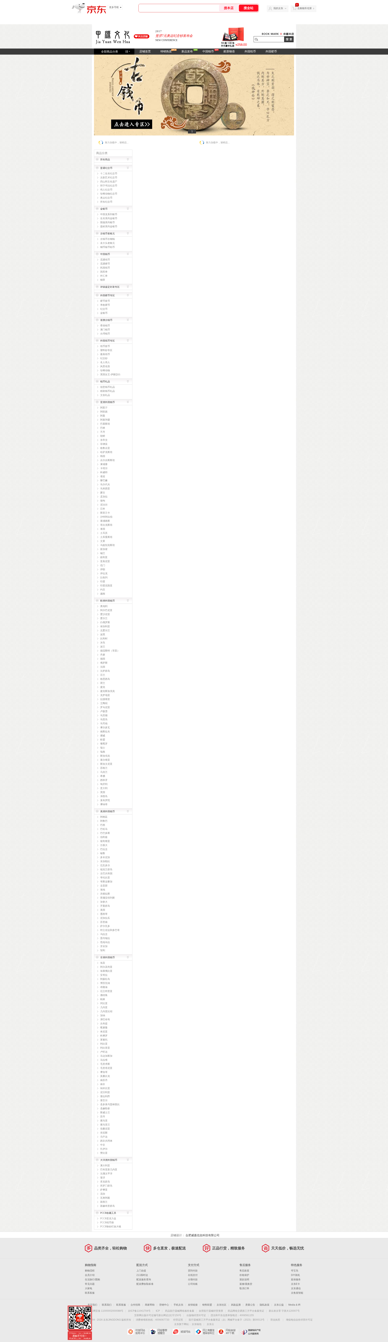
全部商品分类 (109, 51)
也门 (102, 565)
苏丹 (102, 1116)
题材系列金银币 (108, 226)
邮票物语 (229, 51)
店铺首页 (145, 51)
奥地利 (104, 606)
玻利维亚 (105, 841)
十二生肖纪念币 (108, 173)
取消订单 (244, 1288)
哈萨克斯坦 (106, 452)
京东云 (210, 1324)
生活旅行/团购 (92, 1279)
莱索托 (104, 1039)
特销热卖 (166, 51)
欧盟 (102, 739)
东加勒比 (105, 861)
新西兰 (104, 1201)
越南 (102, 593)
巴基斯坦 (105, 423)
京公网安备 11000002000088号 (105, 1310)
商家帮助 (150, 1304)
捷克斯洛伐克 (107, 691)
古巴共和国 (106, 873)
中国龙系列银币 (108, 214)
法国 (102, 666)
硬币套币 (105, 300)
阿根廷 (104, 816)
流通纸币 (105, 259)
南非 (102, 1084)
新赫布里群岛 (107, 1206)
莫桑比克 (105, 1076)
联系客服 (90, 1292)
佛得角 (104, 995)
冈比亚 (104, 1003)
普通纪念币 (106, 168)
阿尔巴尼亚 (106, 610)
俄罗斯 (104, 662)
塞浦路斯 (105, 520)
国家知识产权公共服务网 (250, 1331)
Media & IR (294, 1304)
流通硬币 (105, 263)
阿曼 (102, 415)
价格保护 (244, 1275)
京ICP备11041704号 (139, 1310)
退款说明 (244, 1279)
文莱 (102, 541)
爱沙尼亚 (105, 614)
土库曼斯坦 (106, 537)
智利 (102, 950)
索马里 (104, 1120)
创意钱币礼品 (107, 387)
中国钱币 (208, 51)
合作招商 (135, 1304)
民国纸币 (105, 267)
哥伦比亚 (105, 877)
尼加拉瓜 (105, 918)
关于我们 (92, 1304)
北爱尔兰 (105, 630)
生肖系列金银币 (108, 218)
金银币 (104, 208)
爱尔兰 (104, 618)
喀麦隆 (104, 1027)
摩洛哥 (104, 1072)
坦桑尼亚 (105, 1128)
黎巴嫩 (104, 480)
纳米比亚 (105, 1088)
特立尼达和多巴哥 (110, 930)
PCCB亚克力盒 (108, 1218)
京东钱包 (196, 1324)
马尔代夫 (105, 484)
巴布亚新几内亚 (108, 1169)
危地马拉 (105, 942)
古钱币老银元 (107, 233)
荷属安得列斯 (107, 897)
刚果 (102, 999)
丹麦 (102, 654)
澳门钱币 (105, 329)
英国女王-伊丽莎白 (110, 374)
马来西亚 (105, 488)
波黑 (102, 634)
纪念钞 (104, 358)
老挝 (102, 476)
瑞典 (102, 751)
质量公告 (250, 1304)
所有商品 (105, 159)
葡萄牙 (104, 743)
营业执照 (275, 1319)
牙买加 (104, 946)
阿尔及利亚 (106, 967)
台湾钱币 (105, 333)
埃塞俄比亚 (106, 971)
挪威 (102, 735)
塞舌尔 (104, 1100)
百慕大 (104, 845)
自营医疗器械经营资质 (211, 1310)
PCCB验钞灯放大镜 (110, 1226)
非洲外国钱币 (107, 957)
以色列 (104, 577)
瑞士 (102, 747)
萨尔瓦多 (105, 926)
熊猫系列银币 (107, 222)
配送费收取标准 (144, 1284)
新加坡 (104, 549)
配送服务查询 (143, 1279)
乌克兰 (104, 772)
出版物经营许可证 (196, 1315)
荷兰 (102, 683)
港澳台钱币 (106, 320)
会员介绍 (90, 1275)
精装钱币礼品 (107, 391)
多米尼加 (105, 857)
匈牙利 (104, 784)
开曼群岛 (105, 905)
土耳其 (104, 533)
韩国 (102, 456)
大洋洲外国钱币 (108, 1160)
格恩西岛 (105, 679)
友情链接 (193, 1304)
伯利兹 (104, 837)
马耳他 (104, 723)
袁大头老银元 (107, 243)
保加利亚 (105, 626)
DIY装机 (295, 1275)
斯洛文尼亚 (106, 763)
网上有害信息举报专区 (205, 1331)
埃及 (102, 962)
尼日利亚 (105, 1092)
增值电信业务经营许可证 (299, 1319)
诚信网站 (182, 1331)
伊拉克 (104, 573)
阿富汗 (104, 407)
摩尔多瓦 (105, 727)
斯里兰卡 (105, 512)
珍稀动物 (105, 370)
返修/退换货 (245, 1284)
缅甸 (102, 500)
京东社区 (221, 1304)
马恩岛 (104, 719)
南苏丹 (104, 1080)
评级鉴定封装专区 (110, 287)
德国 (102, 658)
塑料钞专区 (106, 350)
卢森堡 (104, 711)
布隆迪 (104, 987)
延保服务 (296, 1279)
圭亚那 (104, 885)
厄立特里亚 (106, 991)
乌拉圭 (104, 934)
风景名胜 (105, 366)
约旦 (102, 589)
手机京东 (178, 1304)
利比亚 (104, 1043)
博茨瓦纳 (105, 983)
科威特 (104, 472)
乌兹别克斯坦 (107, 545)
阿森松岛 (105, 979)
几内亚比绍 (106, 1011)
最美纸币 (105, 354)
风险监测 (236, 1304)
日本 (102, 508)
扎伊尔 (104, 1148)
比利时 (104, 638)
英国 (102, 792)
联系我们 (107, 1304)
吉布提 (104, 1023)
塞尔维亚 (105, 759)
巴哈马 (104, 829)
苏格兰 (104, 768)
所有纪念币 (106, 201)
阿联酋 (104, 411)
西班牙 (104, 780)
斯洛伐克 (105, 755)
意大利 (104, 788)
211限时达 (142, 1275)
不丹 (102, 431)
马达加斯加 (106, 1055)
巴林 (102, 427)
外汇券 (104, 275)
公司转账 (193, 1284)
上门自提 (141, 1270)
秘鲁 (102, 853)
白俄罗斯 (105, 622)
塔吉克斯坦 (106, 524)
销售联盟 (207, 1304)
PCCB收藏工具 (108, 1213)
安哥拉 (104, 975)
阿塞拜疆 (105, 419)
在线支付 (193, 1275)
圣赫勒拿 (105, 1108)
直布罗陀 (105, 800)
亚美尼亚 (105, 561)
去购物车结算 (304, 8)
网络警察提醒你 (160, 1331)
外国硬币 (271, 51)
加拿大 (104, 901)
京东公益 (279, 1304)
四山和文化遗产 (108, 181)
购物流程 (90, 1270)
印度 (102, 581)
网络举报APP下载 (228, 1331)
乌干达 (104, 1136)
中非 (102, 1144)
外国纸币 (250, 51)
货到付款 (193, 1270)
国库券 (104, 271)
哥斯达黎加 (106, 881)
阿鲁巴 (104, 821)
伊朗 (102, 569)
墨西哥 (104, 914)
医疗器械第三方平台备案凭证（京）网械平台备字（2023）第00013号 (227, 1319)
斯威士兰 (105, 1112)
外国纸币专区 (107, 340)
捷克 (102, 687)
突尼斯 (104, 1132)
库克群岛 (105, 1181)
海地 (102, 889)
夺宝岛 (294, 1270)
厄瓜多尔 (105, 865)
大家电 (88, 1288)
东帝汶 (104, 440)
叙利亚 (104, 557)
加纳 (102, 1015)
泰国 (102, 529)
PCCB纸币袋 (107, 1222)
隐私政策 (264, 1304)
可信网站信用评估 (137, 1331)
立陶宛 (104, 703)
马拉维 (104, 1060)
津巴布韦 (105, 1019)
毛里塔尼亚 (106, 1068)
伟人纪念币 (106, 189)
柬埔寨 (104, 464)
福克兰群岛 (106, 869)
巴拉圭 (104, 849)
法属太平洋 (106, 1173)
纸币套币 (105, 346)
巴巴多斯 (105, 833)
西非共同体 (106, 1140)
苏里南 (104, 922)
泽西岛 (104, 796)
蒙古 (102, 492)
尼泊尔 (104, 504)
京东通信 (296, 1288)
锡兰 (102, 553)
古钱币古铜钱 (107, 239)
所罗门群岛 (106, 1185)
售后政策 (244, 1270)
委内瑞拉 (105, 938)
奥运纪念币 (106, 197)
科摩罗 (104, 1035)
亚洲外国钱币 (107, 402)
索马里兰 (105, 1124)
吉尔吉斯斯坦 (107, 460)
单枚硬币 (105, 305)
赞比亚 (104, 1153)
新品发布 (187, 51)
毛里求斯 (105, 1064)
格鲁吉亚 (105, 448)
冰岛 (102, 642)
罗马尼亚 (105, 707)
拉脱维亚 (105, 699)
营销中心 (164, 1304)
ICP (158, 1310)
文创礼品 (105, 395)
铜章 (102, 279)
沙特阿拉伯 (106, 516)
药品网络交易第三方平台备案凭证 (246, 1310)
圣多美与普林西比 (110, 1104)
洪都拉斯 (105, 893)
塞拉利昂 (105, 1096)
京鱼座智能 (297, 1292)
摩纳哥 (104, 804)
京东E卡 (295, 1284)
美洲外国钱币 (107, 811)
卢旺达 (104, 1051)
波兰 (102, 646)
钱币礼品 (105, 381)
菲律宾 (104, 444)
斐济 (102, 1177)
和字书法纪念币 (108, 185)
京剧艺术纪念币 (108, 177)
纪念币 (104, 309)
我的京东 (278, 8)
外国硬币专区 (107, 295)
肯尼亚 (104, 1031)
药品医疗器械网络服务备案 (179, 1310)
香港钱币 (105, 325)
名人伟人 (105, 362)
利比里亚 (105, 1047)
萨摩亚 (104, 1189)
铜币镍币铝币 (107, 247)
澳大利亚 (105, 1165)
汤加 (102, 1193)
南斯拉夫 (105, 731)
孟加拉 (104, 496)
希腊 (102, 776)
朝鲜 (102, 436)
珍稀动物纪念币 (108, 193)
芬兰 (102, 675)
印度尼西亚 (106, 585)
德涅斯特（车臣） (110, 650)
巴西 (102, 825)
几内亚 (104, 1007)
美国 (102, 909)
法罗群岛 (105, 670)
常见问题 (90, 1284)
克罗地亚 (105, 695)
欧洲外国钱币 (107, 600)
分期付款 (193, 1279)
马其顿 (104, 715)
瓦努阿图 (105, 1197)
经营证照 (178, 1319)
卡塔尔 (104, 468)
